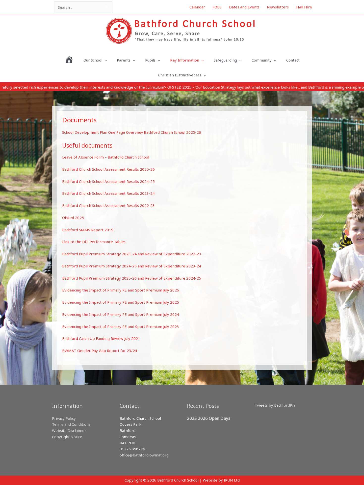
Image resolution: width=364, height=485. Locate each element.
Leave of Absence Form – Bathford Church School (105, 157)
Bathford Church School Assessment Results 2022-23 (108, 205)
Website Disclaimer (69, 430)
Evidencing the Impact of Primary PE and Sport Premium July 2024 (120, 314)
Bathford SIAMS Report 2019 (87, 229)
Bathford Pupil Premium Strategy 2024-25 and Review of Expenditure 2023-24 (131, 265)
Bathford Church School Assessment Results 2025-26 (108, 169)
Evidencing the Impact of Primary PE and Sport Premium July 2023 (120, 326)
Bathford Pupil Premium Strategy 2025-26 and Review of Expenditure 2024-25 (131, 278)
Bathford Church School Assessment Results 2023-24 (108, 193)
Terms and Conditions (71, 424)
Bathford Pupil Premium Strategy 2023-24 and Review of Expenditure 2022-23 (131, 253)
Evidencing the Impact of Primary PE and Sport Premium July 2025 (120, 302)
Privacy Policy (64, 418)
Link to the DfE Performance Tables (94, 241)
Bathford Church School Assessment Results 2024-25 (108, 181)
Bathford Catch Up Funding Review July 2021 (101, 338)
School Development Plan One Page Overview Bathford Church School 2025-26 (131, 132)
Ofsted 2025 (73, 217)
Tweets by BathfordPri (275, 405)
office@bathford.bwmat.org (144, 455)
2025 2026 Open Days (208, 418)
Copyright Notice (67, 436)
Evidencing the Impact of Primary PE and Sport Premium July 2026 (120, 290)
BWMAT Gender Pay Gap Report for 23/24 (99, 350)
